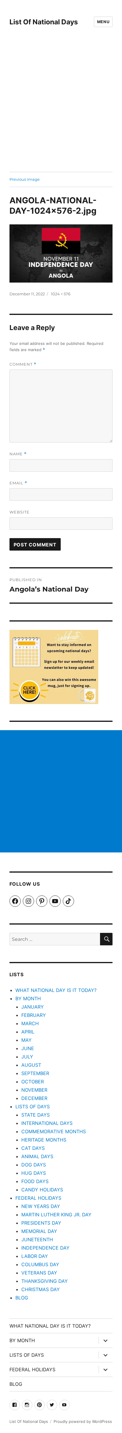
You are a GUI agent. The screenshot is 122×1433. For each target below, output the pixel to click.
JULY (27, 1057)
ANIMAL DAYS (37, 1156)
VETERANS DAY (39, 1273)
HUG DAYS (33, 1173)
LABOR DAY (34, 1256)
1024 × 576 (60, 293)
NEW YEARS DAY (40, 1206)
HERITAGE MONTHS (43, 1140)
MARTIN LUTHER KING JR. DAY (56, 1215)
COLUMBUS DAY (40, 1264)
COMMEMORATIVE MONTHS (53, 1131)
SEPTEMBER (35, 1073)
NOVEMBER (34, 1090)
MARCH (30, 1023)
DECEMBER (34, 1098)
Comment (22, 364)
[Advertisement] (61, 108)
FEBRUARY (33, 1015)
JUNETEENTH (37, 1239)
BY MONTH (28, 998)
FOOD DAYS (35, 1181)
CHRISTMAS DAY (40, 1289)
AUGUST (31, 1065)
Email (18, 483)
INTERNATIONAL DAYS (47, 1123)
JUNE (27, 1048)
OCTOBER (32, 1082)
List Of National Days (43, 22)
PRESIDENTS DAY (41, 1223)
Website (19, 512)
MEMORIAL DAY (39, 1231)
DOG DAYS (33, 1165)
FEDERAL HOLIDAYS (38, 1198)
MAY (26, 1040)
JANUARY (32, 1007)
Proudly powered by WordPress (83, 1421)
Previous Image (24, 179)
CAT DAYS (33, 1148)
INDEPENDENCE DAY (45, 1248)
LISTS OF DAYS (32, 1106)
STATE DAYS (35, 1115)
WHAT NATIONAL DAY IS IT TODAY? (56, 990)
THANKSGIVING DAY (44, 1281)
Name (18, 453)
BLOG (21, 1298)
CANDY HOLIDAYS (42, 1190)
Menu (103, 21)
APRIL (27, 1032)
